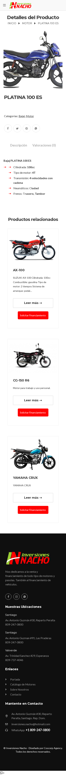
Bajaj (22, 116)
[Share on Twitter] (17, 128)
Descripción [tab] (18, 145)
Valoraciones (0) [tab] (44, 145)
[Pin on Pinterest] (27, 128)
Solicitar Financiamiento (33, 315)
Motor (27, 23)
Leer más (31, 303)
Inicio (12, 23)
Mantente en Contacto (24, 704)
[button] (2, 772)
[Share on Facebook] (8, 128)
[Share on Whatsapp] (36, 128)
